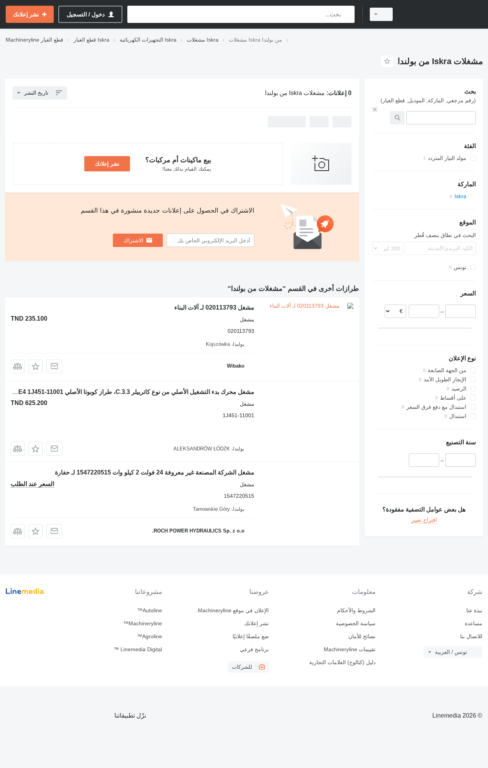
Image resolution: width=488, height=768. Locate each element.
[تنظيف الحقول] (374, 109)
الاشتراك (133, 240)
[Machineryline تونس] (442, 14)
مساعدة (473, 623)
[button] (36, 366)
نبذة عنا (474, 610)
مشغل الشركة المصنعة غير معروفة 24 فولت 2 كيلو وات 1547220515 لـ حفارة (154, 472)
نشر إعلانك (107, 164)
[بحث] (347, 14)
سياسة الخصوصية (356, 623)
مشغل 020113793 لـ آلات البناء (214, 307)
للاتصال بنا (471, 636)
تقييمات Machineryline (350, 649)
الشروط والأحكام (356, 610)
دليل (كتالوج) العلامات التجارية (342, 662)
